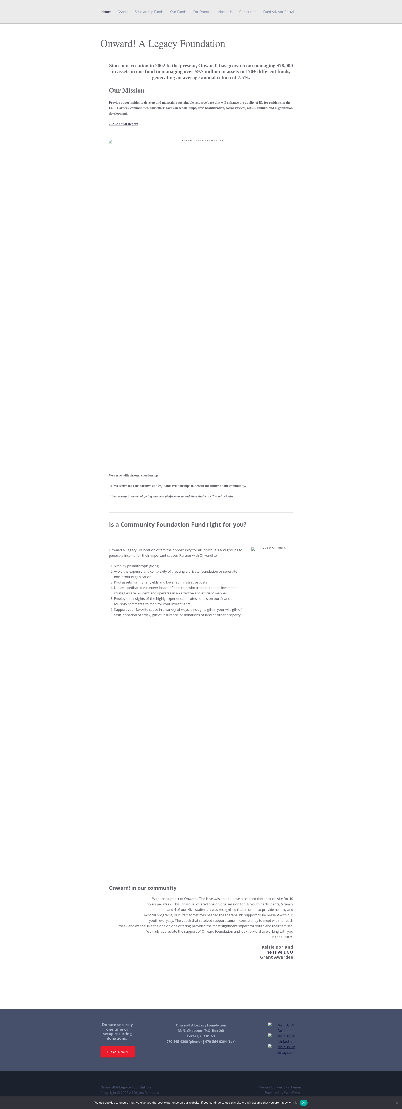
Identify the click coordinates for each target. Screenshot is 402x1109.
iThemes (295, 1087)
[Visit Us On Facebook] (285, 1030)
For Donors (202, 11)
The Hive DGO (278, 952)
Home (106, 11)
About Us (225, 11)
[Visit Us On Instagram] (285, 1052)
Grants (122, 11)
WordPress (293, 1092)
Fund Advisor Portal (278, 11)
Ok (303, 1102)
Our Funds (178, 11)
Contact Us (247, 11)
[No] (397, 1103)
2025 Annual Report (123, 124)
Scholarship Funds (149, 11)
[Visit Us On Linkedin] (285, 1041)
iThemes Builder (269, 1087)
